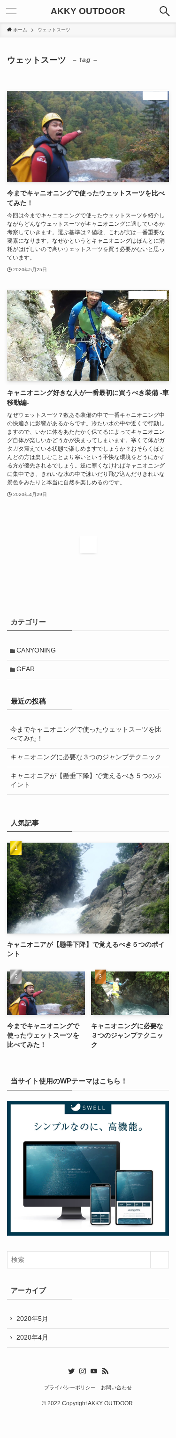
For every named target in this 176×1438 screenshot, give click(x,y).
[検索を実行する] (159, 1259)
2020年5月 (32, 1318)
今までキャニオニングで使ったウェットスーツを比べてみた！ (85, 734)
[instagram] (82, 1371)
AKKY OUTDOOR (88, 11)
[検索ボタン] (164, 11)
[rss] (105, 1371)
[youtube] (94, 1371)
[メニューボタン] (11, 11)
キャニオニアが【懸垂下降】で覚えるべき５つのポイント (85, 780)
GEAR (25, 669)
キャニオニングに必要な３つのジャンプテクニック (85, 757)
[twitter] (71, 1371)
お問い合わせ (116, 1387)
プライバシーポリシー (70, 1387)
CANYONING (36, 650)
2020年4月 (32, 1337)
